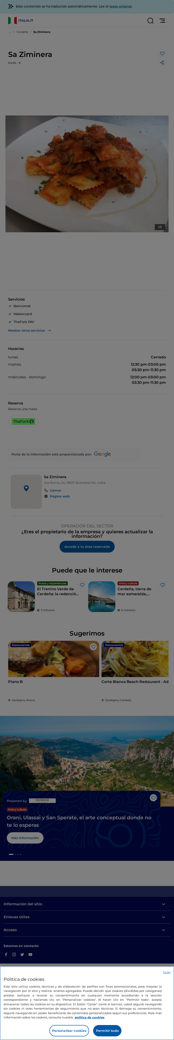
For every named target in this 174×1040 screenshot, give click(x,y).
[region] (87, 1003)
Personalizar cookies (69, 1031)
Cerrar (167, 972)
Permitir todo (107, 1031)
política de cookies (89, 1017)
